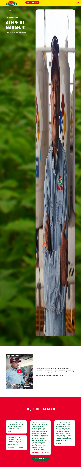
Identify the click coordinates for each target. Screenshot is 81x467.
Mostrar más (40, 459)
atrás (9, 10)
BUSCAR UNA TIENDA (32, 2)
